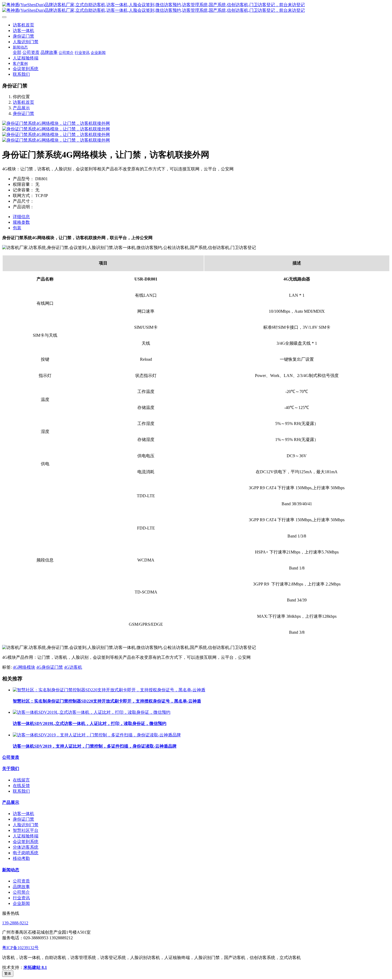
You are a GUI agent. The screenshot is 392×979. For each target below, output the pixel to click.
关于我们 (10, 768)
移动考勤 (21, 858)
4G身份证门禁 (49, 667)
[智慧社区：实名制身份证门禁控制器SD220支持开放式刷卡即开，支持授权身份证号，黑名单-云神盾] (109, 690)
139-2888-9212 (15, 923)
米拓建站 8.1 (35, 967)
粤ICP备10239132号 (20, 947)
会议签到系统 (25, 841)
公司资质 (10, 757)
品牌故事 (21, 886)
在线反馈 (21, 785)
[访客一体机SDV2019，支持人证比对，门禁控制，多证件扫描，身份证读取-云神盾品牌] (97, 735)
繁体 (7, 974)
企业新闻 (21, 903)
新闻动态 (10, 870)
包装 (17, 228)
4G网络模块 (24, 667)
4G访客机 (73, 667)
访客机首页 (23, 25)
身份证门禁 (23, 113)
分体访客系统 (25, 847)
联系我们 (21, 791)
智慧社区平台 (25, 830)
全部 (17, 52)
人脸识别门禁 (25, 824)
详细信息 (21, 216)
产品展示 (21, 108)
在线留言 (21, 780)
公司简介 (21, 892)
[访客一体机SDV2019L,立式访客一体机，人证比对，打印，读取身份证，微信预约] (91, 712)
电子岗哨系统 (25, 852)
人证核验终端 (25, 836)
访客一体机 (23, 813)
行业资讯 (21, 898)
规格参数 (21, 222)
